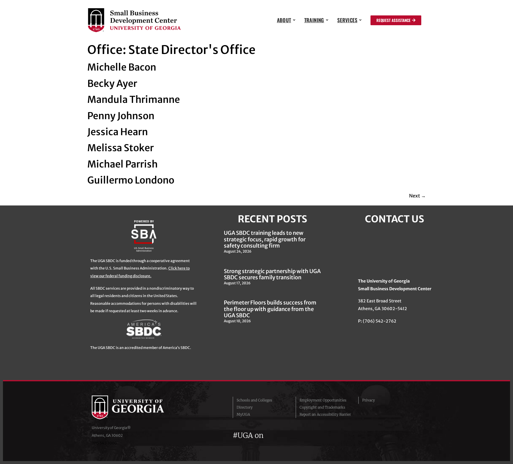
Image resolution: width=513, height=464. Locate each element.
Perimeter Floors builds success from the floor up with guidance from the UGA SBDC (270, 309)
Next (417, 196)
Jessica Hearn (117, 132)
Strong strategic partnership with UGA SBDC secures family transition (272, 274)
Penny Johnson (120, 116)
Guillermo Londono (130, 180)
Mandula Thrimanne (133, 100)
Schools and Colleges (254, 400)
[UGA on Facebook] (270, 435)
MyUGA (243, 414)
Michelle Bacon (121, 67)
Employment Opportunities (323, 400)
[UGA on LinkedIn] (312, 435)
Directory (245, 407)
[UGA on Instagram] (292, 435)
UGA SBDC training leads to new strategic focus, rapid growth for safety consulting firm (264, 239)
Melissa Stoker (120, 148)
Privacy (368, 400)
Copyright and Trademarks (322, 407)
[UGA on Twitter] (281, 435)
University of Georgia (136, 407)
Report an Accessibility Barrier (325, 414)
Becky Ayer (112, 84)
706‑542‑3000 (104, 443)
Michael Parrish (122, 164)
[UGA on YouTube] (302, 435)
